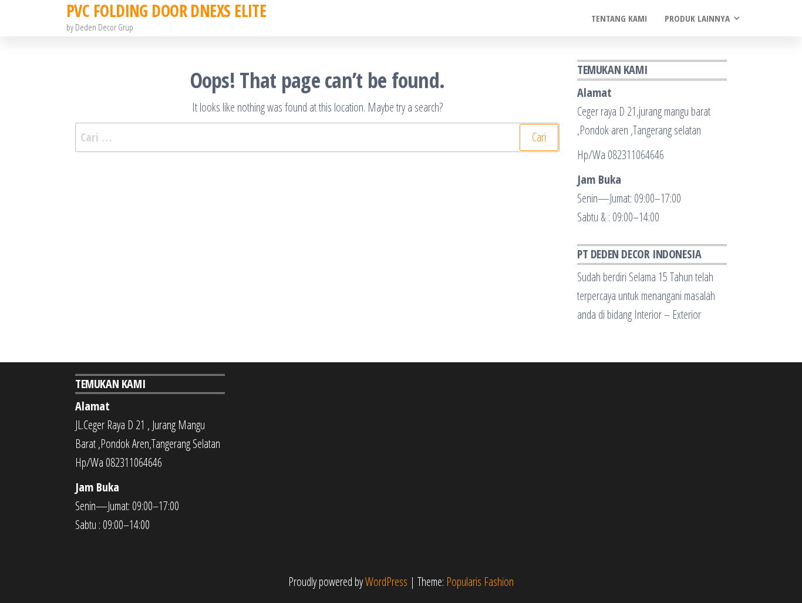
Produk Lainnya (697, 18)
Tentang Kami (619, 18)
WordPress (386, 581)
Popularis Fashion (480, 581)
